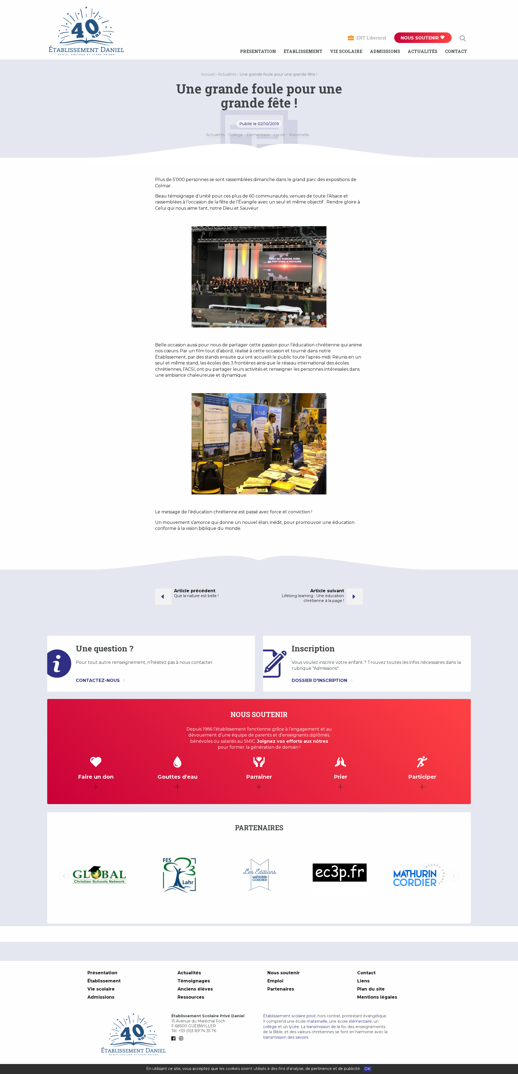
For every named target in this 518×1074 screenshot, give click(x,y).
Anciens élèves (195, 989)
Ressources (191, 997)
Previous (64, 876)
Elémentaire (258, 134)
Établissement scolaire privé (289, 1015)
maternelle (317, 1021)
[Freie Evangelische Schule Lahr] (99, 876)
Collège (236, 134)
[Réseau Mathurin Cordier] (339, 876)
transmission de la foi (326, 1026)
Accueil (207, 74)
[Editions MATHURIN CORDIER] (179, 876)
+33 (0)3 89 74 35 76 (197, 1030)
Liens (363, 980)
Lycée (279, 134)
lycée (294, 1026)
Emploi (275, 980)
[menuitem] (258, 51)
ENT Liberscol (371, 38)
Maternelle (299, 134)
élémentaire (360, 1021)
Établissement (303, 51)
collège (270, 1026)
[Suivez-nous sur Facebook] (174, 1038)
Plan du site (371, 989)
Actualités (422, 51)
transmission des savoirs (285, 1037)
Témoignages (194, 980)
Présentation (258, 51)
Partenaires (280, 989)
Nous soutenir (420, 38)
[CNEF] (420, 875)
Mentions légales (377, 997)
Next (453, 876)
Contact (456, 51)
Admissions (385, 51)
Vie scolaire (346, 51)
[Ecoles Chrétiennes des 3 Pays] (259, 876)
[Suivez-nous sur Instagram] (182, 1038)
